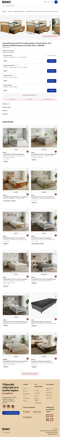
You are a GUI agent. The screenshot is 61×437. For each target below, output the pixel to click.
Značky (36, 390)
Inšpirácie (37, 412)
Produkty (26, 412)
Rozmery (4, 110)
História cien (5, 104)
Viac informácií (51, 55)
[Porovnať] (27, 129)
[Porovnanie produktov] (45, 2)
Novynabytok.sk (8, 55)
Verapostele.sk (8, 85)
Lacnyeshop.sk (8, 75)
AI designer (27, 417)
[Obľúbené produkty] (48, 2)
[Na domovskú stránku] (6, 2)
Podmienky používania (52, 432)
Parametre (5, 114)
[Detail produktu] (28, 152)
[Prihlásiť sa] (52, 2)
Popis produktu (6, 107)
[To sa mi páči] (27, 127)
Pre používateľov (39, 385)
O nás (24, 388)
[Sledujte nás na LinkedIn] (51, 419)
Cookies (55, 429)
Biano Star (49, 395)
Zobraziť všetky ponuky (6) (29, 95)
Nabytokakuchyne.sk (9, 65)
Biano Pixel (49, 392)
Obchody (37, 393)
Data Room (49, 398)
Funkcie (25, 400)
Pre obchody (50, 384)
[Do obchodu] (12, 27)
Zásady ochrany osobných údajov (49, 430)
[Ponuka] (56, 2)
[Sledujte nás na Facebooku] (51, 415)
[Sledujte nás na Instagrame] (47, 415)
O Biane (25, 384)
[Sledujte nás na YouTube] (47, 419)
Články (36, 395)
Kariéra (25, 391)
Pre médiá (26, 398)
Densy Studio (38, 403)
